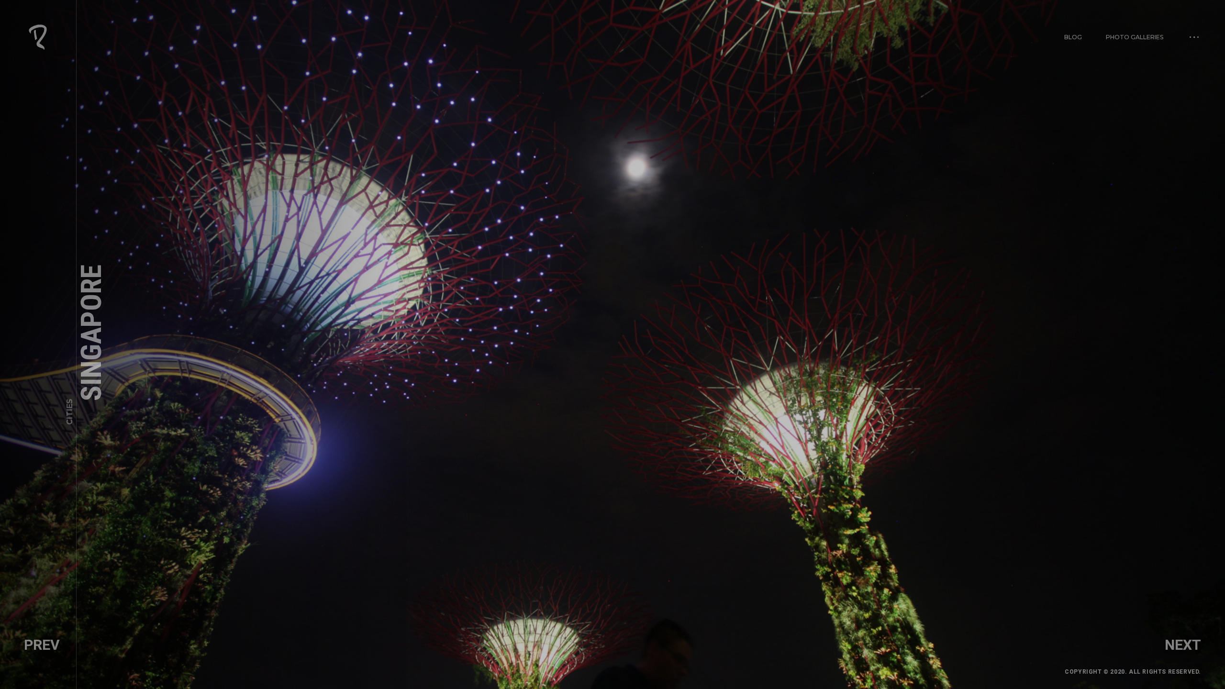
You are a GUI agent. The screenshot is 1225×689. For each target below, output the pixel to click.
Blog (1073, 37)
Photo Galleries (1134, 37)
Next (1183, 644)
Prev (42, 644)
